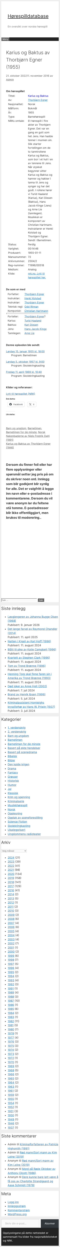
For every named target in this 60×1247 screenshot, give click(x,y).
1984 (11, 1013)
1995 (11, 972)
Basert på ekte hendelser (24, 748)
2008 (11, 918)
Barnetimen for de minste (21, 432)
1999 (11, 955)
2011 (11, 906)
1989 (11, 992)
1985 (11, 1008)
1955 (11, 1099)
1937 (11, 1127)
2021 (11, 869)
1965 (11, 1078)
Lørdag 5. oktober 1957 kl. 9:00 (25, 361)
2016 (11, 890)
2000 (11, 951)
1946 (11, 1123)
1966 (11, 1074)
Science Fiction (17, 821)
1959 (11, 1094)
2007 (11, 923)
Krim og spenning (19, 797)
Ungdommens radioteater (24, 834)
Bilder (11, 760)
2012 (11, 902)
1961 (11, 1090)
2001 (11, 947)
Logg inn (13, 1202)
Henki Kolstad (32, 298)
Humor (12, 785)
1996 (11, 968)
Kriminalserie (16, 801)
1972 (11, 1058)
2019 (11, 878)
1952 (11, 1107)
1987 (11, 1000)
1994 (11, 976)
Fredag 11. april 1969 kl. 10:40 (24, 372)
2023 (11, 861)
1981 (11, 1025)
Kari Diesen (31, 324)
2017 (11, 886)
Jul (9, 789)
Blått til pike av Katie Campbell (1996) (32, 649)
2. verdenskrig (17, 731)
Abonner (50, 1223)
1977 (11, 1037)
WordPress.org (17, 1214)
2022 (11, 865)
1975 (11, 1045)
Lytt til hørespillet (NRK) (20, 393)
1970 (11, 1062)
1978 (11, 1033)
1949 (11, 1119)
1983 (11, 1017)
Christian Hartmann (36, 310)
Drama (12, 768)
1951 (11, 1111)
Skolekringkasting (19, 825)
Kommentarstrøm (19, 1210)
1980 (11, 1029)
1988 (11, 996)
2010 (11, 910)
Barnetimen (34, 428)
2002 (11, 943)
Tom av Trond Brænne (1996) (27, 665)
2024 (11, 857)
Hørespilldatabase (28, 16)
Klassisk (13, 793)
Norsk (41, 432)
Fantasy (13, 772)
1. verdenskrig (16, 727)
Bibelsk (12, 756)
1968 (11, 1070)
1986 (11, 1004)
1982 (11, 1021)
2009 (11, 914)
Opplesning (15, 813)
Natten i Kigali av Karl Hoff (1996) (29, 641)
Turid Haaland (32, 320)
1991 (11, 988)
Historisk (13, 780)
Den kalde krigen (18, 764)
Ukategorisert (16, 829)
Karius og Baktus (38, 95)
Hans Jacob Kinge (35, 329)
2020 (11, 874)
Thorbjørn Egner (38, 100)
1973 (11, 1054)
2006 (11, 927)
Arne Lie (29, 333)
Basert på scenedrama (22, 752)
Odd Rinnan (31, 306)
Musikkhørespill (17, 805)
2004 (11, 935)
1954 (11, 1103)
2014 (11, 894)
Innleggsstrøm (17, 1206)
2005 (11, 931)
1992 (11, 984)
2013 (11, 898)
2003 (11, 939)
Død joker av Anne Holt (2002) (27, 686)
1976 (11, 1041)
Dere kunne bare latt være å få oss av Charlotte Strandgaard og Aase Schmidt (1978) (33, 1181)
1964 (11, 1082)
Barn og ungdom (16, 428)
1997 (11, 964)
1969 (11, 1066)
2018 (11, 882)
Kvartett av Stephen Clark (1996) (29, 657)
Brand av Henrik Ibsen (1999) (26, 694)
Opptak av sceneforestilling (25, 817)
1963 (11, 1086)
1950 (11, 1115)
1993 (11, 980)
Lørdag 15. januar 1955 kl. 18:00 (25, 351)
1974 (11, 1049)
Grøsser (13, 776)
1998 (11, 959)
